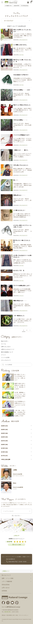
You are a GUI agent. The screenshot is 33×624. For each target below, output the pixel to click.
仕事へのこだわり (6, 346)
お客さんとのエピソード (7, 349)
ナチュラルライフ (23, 39)
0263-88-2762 (7, 611)
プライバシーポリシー (23, 615)
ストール (21, 54)
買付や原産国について (7, 352)
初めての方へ (4, 341)
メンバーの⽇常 (5, 357)
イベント (21, 295)
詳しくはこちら (16, 515)
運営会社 (4, 615)
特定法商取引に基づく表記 (12, 615)
